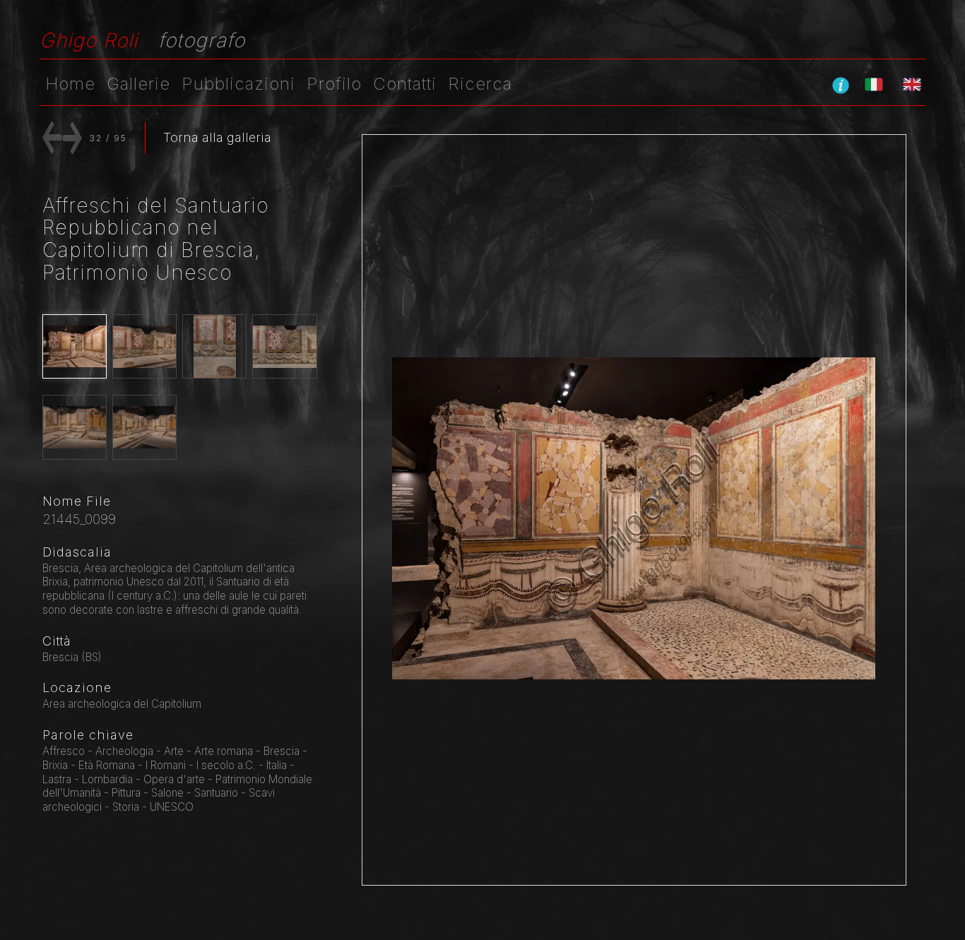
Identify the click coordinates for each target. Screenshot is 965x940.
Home (70, 83)
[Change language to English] (912, 84)
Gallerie (138, 83)
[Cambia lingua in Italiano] (873, 84)
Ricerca (480, 83)
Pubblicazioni (238, 83)
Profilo (334, 83)
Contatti (405, 83)
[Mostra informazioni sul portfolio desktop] (840, 85)
